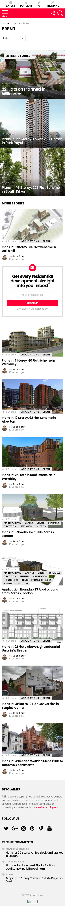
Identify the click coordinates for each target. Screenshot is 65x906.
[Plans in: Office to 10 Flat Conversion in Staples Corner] (32, 683)
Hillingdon (40, 576)
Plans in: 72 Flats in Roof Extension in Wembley (28, 477)
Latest (11, 5)
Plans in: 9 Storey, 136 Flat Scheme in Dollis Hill (29, 249)
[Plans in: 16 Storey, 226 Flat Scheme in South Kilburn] (32, 172)
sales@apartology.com (47, 807)
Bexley (29, 522)
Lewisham (26, 526)
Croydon (10, 526)
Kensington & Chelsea (36, 580)
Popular (26, 5)
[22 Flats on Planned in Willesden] (32, 74)
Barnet (29, 572)
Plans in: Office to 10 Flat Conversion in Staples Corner (30, 706)
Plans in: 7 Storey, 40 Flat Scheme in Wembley (28, 362)
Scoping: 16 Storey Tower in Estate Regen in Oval (34, 879)
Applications (30, 241)
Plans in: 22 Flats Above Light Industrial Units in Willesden (31, 648)
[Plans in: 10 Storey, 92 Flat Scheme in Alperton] (32, 396)
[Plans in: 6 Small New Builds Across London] (32, 511)
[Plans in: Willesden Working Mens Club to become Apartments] (32, 740)
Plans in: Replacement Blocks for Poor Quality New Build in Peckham (30, 867)
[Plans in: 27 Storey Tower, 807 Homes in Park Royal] (32, 123)
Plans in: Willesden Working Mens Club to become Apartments (32, 763)
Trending (52, 5)
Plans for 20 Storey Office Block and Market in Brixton (34, 854)
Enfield (24, 576)
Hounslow (11, 580)
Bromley (53, 522)
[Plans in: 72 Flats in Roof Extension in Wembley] (32, 454)
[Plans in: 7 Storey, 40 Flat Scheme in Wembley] (32, 339)
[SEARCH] (60, 13)
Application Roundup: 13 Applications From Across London (30, 591)
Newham (9, 583)
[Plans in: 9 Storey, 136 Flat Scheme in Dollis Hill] (32, 226)
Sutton (41, 526)
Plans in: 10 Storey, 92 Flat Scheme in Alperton (29, 419)
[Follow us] (53, 13)
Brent (46, 241)
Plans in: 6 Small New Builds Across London (28, 534)
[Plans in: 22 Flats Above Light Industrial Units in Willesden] (32, 625)
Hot (39, 5)
